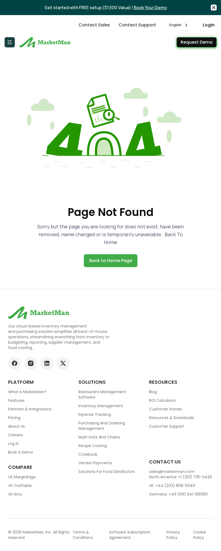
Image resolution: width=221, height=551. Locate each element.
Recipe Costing (92, 445)
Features (16, 400)
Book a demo (20, 452)
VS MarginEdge (22, 477)
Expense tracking (94, 414)
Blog (153, 392)
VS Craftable (20, 485)
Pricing (14, 417)
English (175, 24)
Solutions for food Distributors (106, 471)
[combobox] (179, 25)
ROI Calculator (162, 400)
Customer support (166, 426)
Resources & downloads (171, 417)
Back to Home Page (110, 260)
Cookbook (87, 454)
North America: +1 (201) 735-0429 (180, 477)
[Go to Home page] (45, 42)
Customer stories (165, 409)
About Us (16, 426)
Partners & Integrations (29, 409)
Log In (13, 443)
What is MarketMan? (27, 392)
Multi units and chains (99, 437)
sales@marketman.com (172, 471)
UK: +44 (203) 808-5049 (172, 485)
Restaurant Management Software (102, 394)
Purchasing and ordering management (101, 425)
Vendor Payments (95, 463)
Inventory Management (100, 406)
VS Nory (15, 494)
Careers (15, 435)
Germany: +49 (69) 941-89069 (178, 494)
